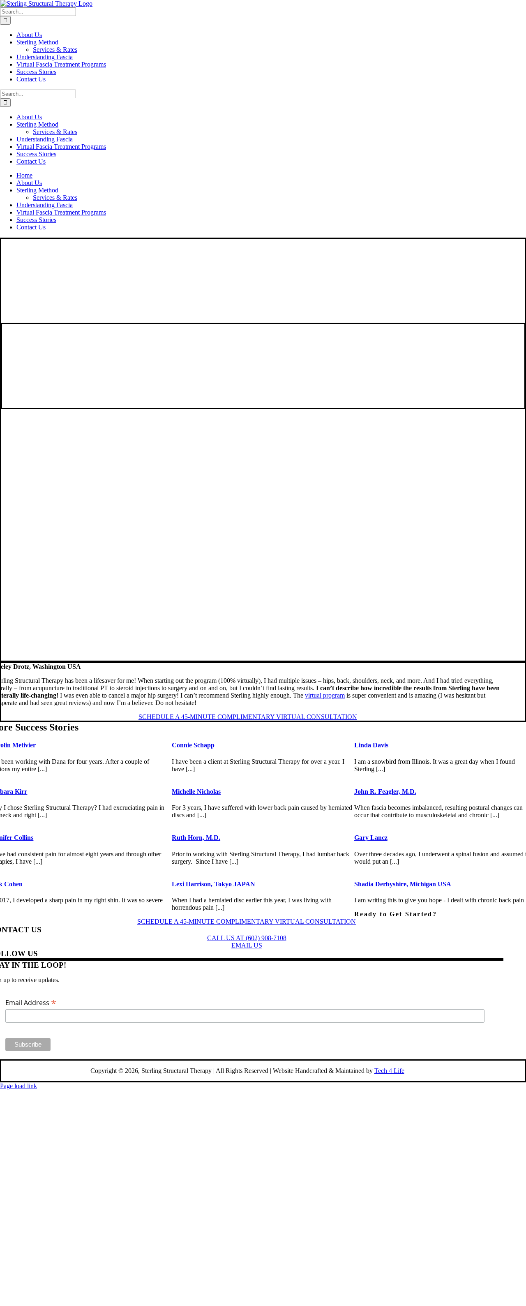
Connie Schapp (193, 745)
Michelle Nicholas (196, 791)
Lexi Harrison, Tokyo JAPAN (213, 884)
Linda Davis (371, 745)
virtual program (325, 695)
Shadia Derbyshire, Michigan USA (402, 884)
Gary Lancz (371, 837)
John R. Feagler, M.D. (385, 791)
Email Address (30, 1002)
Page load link (18, 1085)
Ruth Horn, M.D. (196, 837)
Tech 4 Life (389, 1070)
